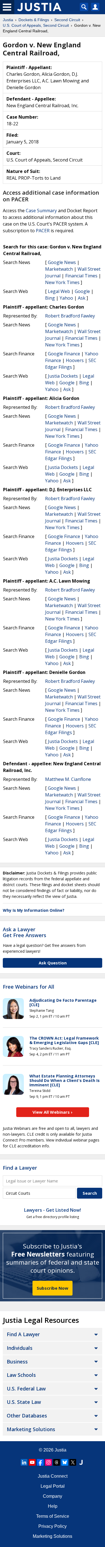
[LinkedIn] (24, 1462)
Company (52, 1496)
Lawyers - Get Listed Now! (52, 1210)
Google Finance (64, 354)
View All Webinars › (52, 1112)
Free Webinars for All (28, 987)
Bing (50, 298)
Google (82, 291)
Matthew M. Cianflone (68, 779)
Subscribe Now (52, 1288)
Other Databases (27, 1415)
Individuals (19, 1348)
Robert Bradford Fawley (70, 316)
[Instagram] (48, 1462)
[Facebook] (40, 1462)
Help (52, 1506)
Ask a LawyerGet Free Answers (24, 932)
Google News (62, 262)
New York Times (62, 282)
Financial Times (81, 276)
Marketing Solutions (31, 1429)
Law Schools (21, 1375)
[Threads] (56, 1462)
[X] (72, 1462)
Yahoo (66, 298)
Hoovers (75, 360)
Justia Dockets (63, 376)
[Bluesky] (64, 1462)
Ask (81, 298)
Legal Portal (53, 1486)
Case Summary (41, 210)
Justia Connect (52, 1476)
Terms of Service (52, 1516)
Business (17, 1361)
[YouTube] (32, 1462)
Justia (60, 1450)
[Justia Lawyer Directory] (81, 1462)
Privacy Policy (52, 1526)
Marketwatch (59, 269)
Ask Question (53, 963)
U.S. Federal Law (26, 1388)
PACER (43, 231)
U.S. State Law (24, 1402)
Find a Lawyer (20, 1167)
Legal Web (59, 291)
